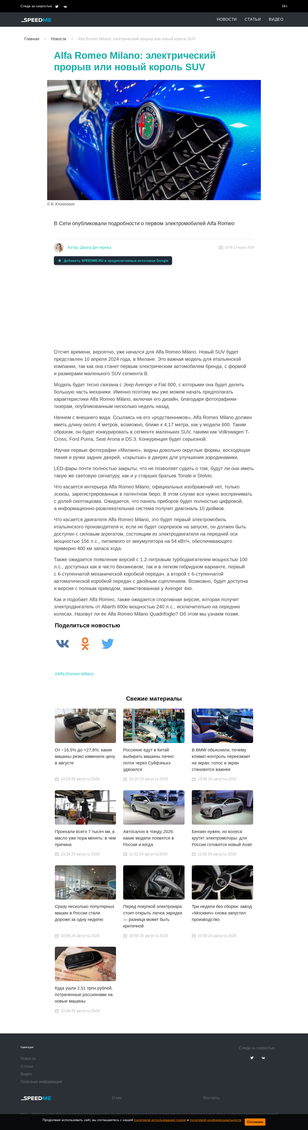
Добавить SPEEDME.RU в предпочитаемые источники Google (116, 261)
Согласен (255, 1122)
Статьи (253, 19)
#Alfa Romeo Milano (74, 673)
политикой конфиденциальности (215, 1120)
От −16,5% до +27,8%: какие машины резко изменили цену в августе (85, 756)
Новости (227, 19)
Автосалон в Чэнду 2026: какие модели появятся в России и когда (148, 838)
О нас (117, 1098)
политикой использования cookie (160, 1120)
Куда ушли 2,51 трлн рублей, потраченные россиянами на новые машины (84, 995)
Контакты (211, 1098)
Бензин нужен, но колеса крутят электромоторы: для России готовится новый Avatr (222, 838)
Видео (276, 19)
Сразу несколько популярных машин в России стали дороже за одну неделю (84, 913)
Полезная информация (41, 1082)
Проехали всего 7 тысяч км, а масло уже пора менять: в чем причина (85, 838)
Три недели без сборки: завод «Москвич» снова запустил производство (222, 913)
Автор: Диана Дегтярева (89, 247)
